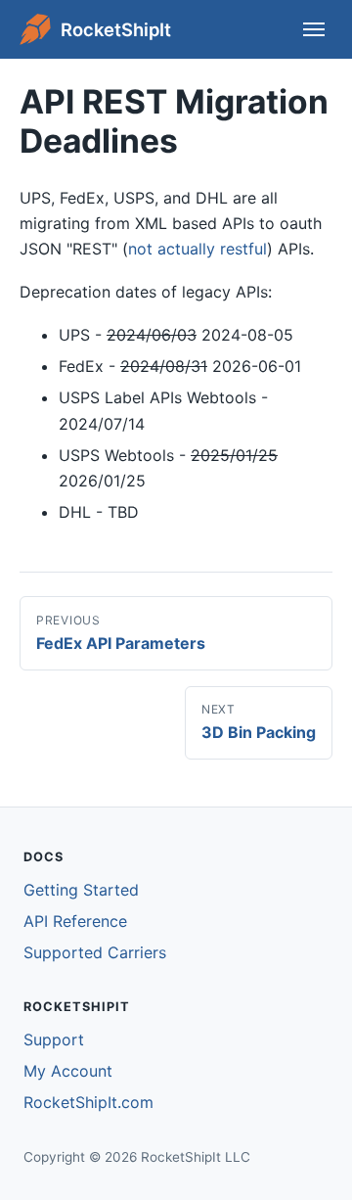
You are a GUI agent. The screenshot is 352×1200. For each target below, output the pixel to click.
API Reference (75, 921)
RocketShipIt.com (88, 1102)
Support (53, 1039)
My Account (67, 1071)
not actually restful (197, 248)
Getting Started (81, 890)
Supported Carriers (94, 952)
